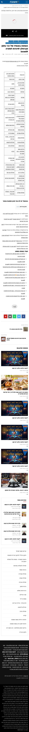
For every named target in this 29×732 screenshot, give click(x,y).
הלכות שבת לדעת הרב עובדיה (20, 649)
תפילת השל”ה (20, 192)
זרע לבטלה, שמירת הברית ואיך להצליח (20, 178)
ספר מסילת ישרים (7, 656)
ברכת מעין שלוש (10, 125)
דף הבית (26, 5)
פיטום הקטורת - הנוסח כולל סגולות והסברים (16, 560)
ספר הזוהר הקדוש (18, 658)
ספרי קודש (21, 79)
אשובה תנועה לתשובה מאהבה (20, 54)
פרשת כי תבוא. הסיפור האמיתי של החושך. (16, 490)
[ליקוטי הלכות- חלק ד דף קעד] (14, 456)
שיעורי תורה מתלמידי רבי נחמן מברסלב (13, 43)
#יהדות (8, 61)
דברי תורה (16, 41)
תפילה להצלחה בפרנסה (19, 565)
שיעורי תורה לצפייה (24, 43)
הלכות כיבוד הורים (9, 178)
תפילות (22, 92)
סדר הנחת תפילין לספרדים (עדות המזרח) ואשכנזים (10, 167)
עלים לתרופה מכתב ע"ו (16, 329)
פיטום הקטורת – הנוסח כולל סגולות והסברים (20, 119)
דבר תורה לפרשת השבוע (17, 5)
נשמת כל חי (11, 133)
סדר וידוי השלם (10, 186)
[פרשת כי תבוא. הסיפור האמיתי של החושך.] (14, 480)
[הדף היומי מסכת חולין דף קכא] (24, 533)
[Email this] (10, 316)
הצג (18, 206)
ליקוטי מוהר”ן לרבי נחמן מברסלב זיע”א (9, 111)
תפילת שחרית (20, 133)
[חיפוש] (2, 2)
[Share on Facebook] (23, 316)
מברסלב (12, 61)
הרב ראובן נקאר (15, 517)
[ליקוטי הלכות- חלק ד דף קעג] (14, 432)
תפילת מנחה (21, 138)
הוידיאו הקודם (24, 325)
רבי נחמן (16, 61)
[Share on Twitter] (19, 316)
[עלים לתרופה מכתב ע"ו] (25, 329)
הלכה (13, 84)
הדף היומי (11, 79)
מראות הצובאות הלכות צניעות (11, 647)
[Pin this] (5, 316)
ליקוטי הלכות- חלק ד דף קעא (20, 368)
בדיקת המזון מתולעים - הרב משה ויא (16, 628)
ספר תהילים (11, 130)
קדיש (13, 151)
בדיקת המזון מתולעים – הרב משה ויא (20, 151)
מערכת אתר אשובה (15, 506)
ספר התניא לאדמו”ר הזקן (12, 654)
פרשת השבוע (16, 219)
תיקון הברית (11, 104)
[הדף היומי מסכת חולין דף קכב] (24, 525)
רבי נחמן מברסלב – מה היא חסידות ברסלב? (20, 186)
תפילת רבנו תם (10, 172)
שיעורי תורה (11, 41)
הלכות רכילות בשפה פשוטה (18, 619)
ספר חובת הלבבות (16, 667)
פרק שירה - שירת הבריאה (19, 603)
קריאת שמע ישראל (21, 551)
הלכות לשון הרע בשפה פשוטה (18, 624)
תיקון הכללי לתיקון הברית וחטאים (17, 555)
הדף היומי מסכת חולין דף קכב (12, 523)
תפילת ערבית (21, 142)
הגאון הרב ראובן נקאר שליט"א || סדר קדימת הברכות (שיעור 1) (15, 393)
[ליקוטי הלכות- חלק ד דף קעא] (14, 358)
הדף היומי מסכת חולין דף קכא (12, 531)
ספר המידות (13, 665)
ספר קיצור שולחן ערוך (11, 645)
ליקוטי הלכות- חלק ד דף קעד (20, 466)
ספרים (22, 97)
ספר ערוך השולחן (6, 667)
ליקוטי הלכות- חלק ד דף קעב (20, 418)
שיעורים (12, 88)
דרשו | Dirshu (15, 525)
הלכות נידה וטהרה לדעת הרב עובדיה (20, 159)
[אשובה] (14, 2)
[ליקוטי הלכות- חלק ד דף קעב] (14, 408)
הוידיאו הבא (4, 335)
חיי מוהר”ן (20, 665)
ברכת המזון (21, 146)
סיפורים (22, 88)
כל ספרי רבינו (11, 92)
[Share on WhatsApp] (14, 316)
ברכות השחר (21, 130)
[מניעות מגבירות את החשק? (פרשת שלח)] (3, 339)
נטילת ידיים (21, 172)
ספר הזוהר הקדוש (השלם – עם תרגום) (20, 167)
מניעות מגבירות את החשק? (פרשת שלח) (16, 339)
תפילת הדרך (11, 146)
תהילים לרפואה (10, 142)
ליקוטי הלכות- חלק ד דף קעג (20, 442)
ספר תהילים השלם (23, 645)
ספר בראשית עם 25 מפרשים (15, 663)
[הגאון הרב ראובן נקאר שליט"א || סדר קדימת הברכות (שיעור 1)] (14, 382)
